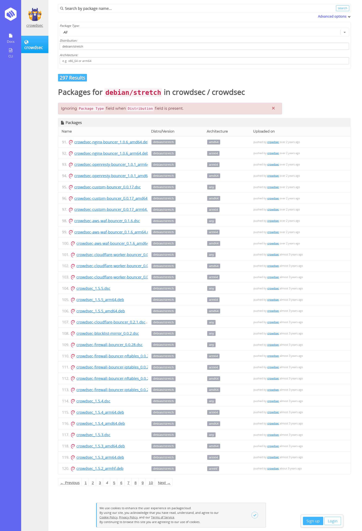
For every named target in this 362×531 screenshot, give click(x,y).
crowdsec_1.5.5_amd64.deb (100, 310)
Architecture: (69, 55)
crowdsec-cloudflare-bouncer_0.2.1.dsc (110, 322)
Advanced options (332, 16)
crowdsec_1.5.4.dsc (93, 400)
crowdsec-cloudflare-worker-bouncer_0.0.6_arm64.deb (124, 277)
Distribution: (68, 41)
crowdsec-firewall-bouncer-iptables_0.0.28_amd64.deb (124, 389)
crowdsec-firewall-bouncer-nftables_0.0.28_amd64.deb (124, 378)
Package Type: (69, 26)
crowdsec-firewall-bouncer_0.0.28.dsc (109, 344)
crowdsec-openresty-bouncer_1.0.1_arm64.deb (115, 164)
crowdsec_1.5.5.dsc (93, 288)
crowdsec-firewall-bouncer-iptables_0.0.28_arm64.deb (124, 367)
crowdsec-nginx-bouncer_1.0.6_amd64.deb (112, 141)
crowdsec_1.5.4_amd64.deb (100, 423)
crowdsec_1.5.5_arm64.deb (100, 299)
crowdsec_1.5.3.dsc (93, 434)
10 (151, 483)
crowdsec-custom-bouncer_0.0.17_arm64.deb (114, 209)
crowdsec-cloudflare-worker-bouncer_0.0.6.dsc (117, 254)
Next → (164, 483)
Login (332, 520)
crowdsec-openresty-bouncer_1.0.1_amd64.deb (116, 175)
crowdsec (34, 25)
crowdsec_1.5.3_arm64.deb (100, 457)
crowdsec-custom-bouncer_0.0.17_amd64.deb (114, 198)
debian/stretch (163, 142)
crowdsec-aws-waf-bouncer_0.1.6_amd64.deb (116, 243)
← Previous (70, 483)
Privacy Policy (128, 517)
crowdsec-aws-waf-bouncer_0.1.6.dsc (107, 220)
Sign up (313, 520)
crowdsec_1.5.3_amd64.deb (100, 446)
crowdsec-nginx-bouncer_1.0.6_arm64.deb (111, 153)
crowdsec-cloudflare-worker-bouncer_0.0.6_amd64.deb (124, 265)
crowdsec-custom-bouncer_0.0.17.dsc (107, 186)
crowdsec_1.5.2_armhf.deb (99, 468)
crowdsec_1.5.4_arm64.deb (100, 412)
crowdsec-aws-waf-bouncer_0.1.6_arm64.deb (114, 232)
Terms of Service (162, 517)
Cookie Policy (109, 517)
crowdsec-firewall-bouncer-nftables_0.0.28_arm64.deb (124, 355)
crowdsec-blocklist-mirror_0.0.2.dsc (107, 333)
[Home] (10, 15)
